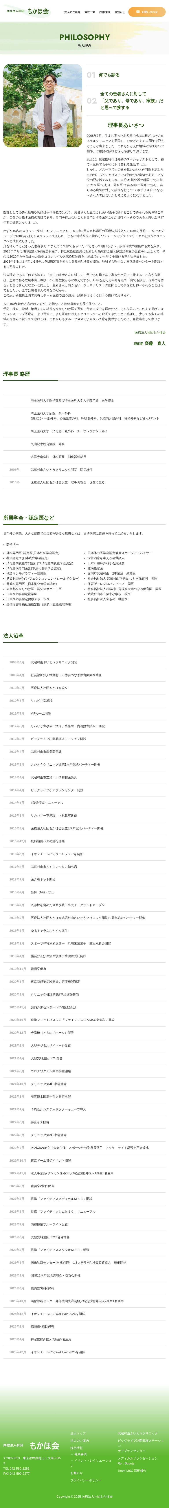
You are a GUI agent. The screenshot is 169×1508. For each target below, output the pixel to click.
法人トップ (78, 1433)
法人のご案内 (72, 12)
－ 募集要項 (78, 1454)
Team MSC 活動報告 (132, 1470)
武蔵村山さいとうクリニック (138, 1433)
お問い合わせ (150, 11)
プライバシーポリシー (85, 1480)
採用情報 (104, 12)
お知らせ (119, 12)
